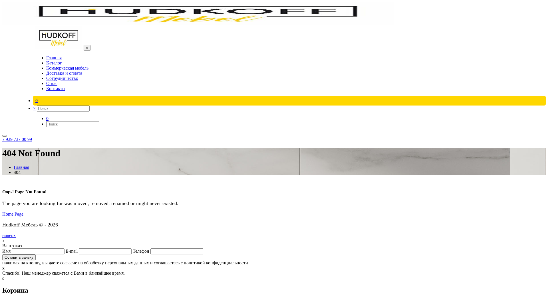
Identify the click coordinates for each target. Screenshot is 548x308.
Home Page (12, 214)
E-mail (72, 251)
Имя (7, 251)
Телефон (141, 251)
